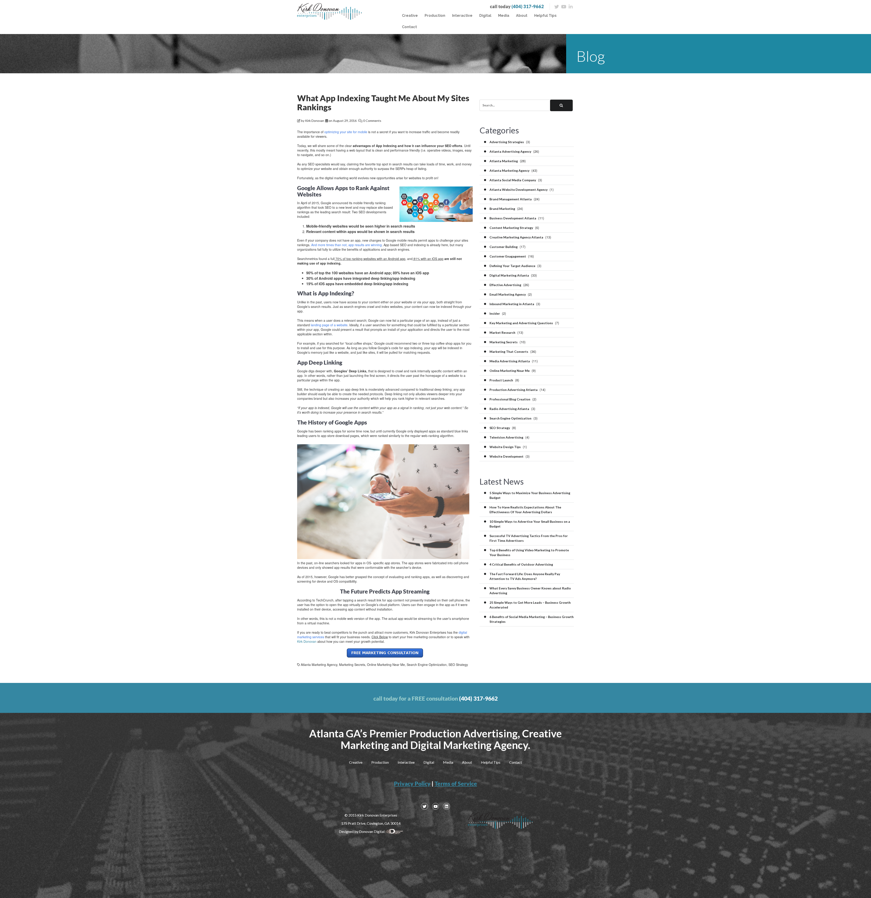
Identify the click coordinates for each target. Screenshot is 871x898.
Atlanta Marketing (503, 161)
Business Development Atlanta (512, 218)
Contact (409, 27)
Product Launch (501, 380)
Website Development (506, 456)
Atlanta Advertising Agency (510, 151)
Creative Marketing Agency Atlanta (516, 237)
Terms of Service (456, 783)
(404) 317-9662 (527, 6)
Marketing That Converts (508, 351)
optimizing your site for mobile (345, 132)
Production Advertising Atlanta (513, 390)
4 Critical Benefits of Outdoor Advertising (521, 564)
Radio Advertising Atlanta (509, 409)
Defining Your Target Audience (512, 266)
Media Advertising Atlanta (509, 361)
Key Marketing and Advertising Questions (521, 323)
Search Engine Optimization (427, 664)
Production (435, 15)
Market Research (502, 332)
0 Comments (372, 121)
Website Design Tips (505, 447)
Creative (410, 15)
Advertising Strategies (506, 142)
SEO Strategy (458, 664)
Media (503, 15)
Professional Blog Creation (509, 399)
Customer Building (503, 247)
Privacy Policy (412, 783)
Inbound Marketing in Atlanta (511, 304)
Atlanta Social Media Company (512, 180)
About (521, 15)
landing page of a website (329, 325)
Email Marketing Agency (507, 294)
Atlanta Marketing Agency (319, 664)
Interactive (462, 15)
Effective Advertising (505, 285)
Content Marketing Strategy (511, 228)
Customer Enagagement (507, 256)
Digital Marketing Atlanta (509, 275)
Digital (485, 15)
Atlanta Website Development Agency (518, 189)
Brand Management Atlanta (510, 199)
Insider (494, 313)
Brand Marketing (502, 209)
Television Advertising (506, 437)
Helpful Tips (545, 15)
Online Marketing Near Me (386, 664)
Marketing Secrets (352, 664)
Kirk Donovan (314, 121)
